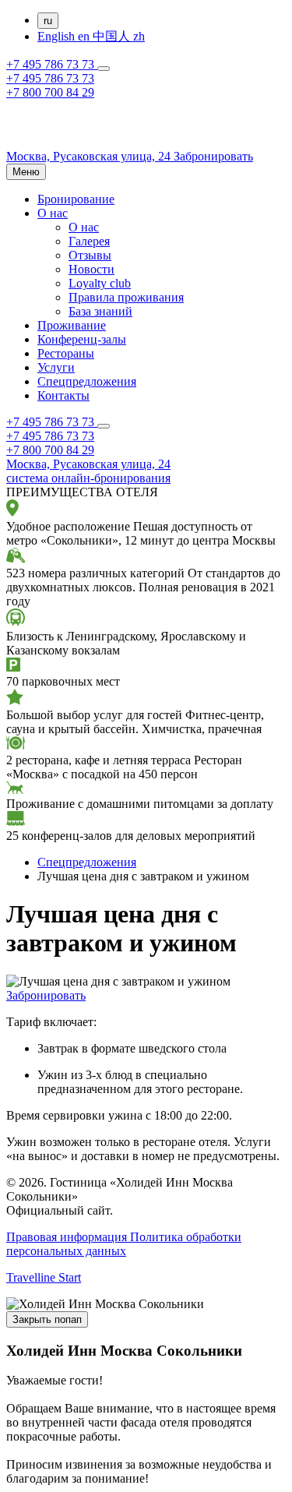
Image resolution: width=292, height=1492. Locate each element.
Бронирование (75, 199)
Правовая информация (68, 1236)
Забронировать (46, 995)
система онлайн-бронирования (88, 478)
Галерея (89, 241)
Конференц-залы (81, 339)
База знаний (100, 311)
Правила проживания (126, 297)
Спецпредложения (86, 381)
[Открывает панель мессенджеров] (103, 68)
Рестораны (65, 353)
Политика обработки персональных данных (123, 1243)
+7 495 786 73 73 (51, 64)
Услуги (56, 367)
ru (48, 20)
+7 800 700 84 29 (50, 92)
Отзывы (90, 255)
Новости (91, 269)
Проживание (71, 325)
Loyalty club (100, 283)
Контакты (63, 395)
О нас (52, 213)
